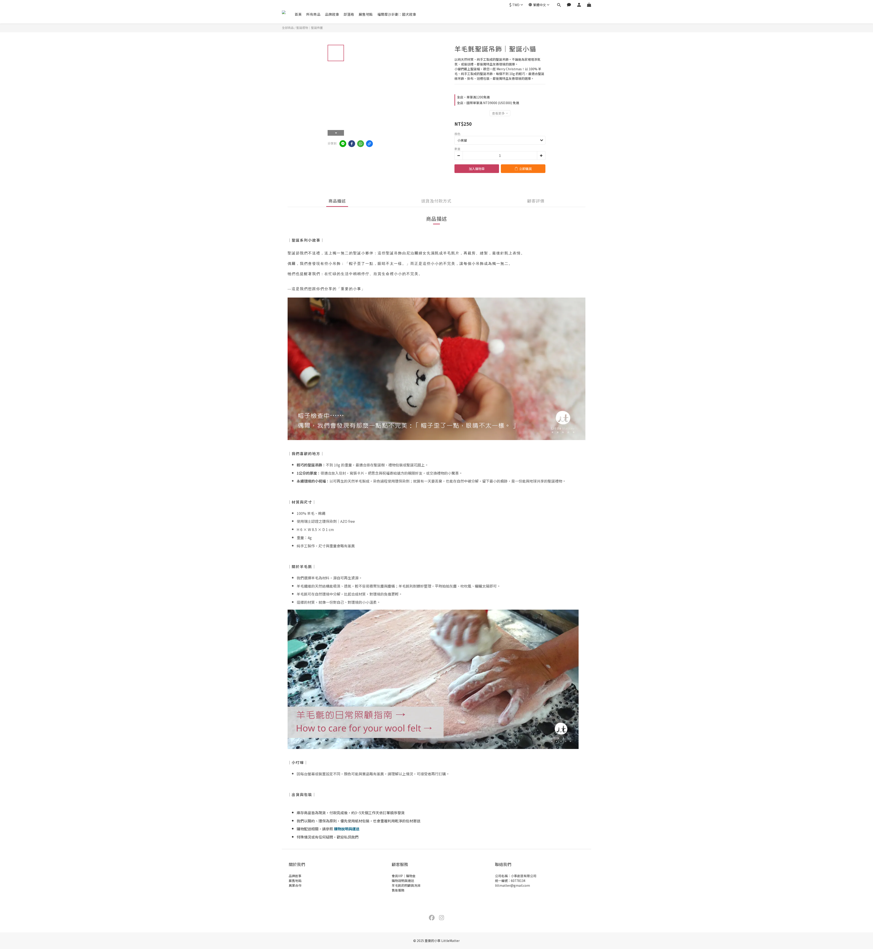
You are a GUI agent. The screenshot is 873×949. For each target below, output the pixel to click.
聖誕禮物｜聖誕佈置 (309, 27)
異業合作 (295, 885)
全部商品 (288, 27)
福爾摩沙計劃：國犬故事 (396, 14)
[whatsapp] (360, 143)
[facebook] (351, 143)
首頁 (298, 14)
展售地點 (366, 14)
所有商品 (313, 14)
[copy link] (369, 143)
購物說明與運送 (346, 828)
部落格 (349, 14)
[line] (342, 143)
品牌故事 (332, 14)
